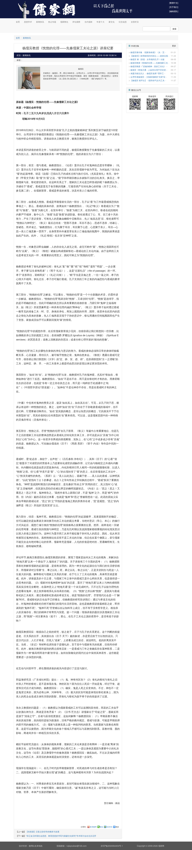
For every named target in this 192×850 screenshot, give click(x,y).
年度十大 (100, 21)
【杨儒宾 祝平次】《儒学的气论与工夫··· (148, 80)
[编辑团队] (173, 11)
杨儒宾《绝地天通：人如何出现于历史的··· (149, 69)
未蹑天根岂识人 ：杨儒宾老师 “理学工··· (147, 73)
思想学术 (28, 21)
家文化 (112, 21)
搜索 (174, 28)
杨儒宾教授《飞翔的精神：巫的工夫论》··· (149, 66)
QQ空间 (109, 827)
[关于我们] (173, 7)
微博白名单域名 (36, 845)
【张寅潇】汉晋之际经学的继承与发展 (42, 831)
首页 (18, 21)
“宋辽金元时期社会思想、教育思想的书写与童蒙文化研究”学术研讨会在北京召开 (61, 835)
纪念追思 (123, 21)
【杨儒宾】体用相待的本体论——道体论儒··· (150, 55)
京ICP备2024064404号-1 (112, 845)
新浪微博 (93, 827)
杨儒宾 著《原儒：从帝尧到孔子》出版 (147, 59)
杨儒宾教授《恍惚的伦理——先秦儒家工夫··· (150, 62)
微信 (101, 827)
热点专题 (52, 21)
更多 (117, 827)
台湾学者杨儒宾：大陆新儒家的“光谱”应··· (148, 76)
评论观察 (76, 21)
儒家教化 (64, 21)
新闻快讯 (40, 21)
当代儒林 (88, 21)
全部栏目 (135, 21)
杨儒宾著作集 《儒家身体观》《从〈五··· (148, 52)
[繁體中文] (173, 2)
